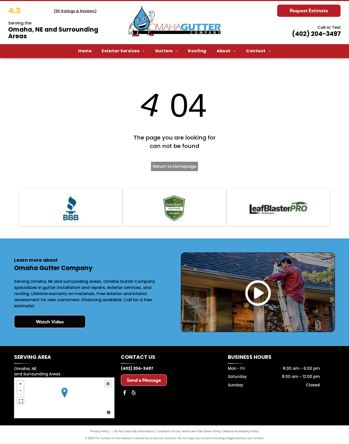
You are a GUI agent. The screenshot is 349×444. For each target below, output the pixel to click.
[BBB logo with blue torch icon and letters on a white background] (70, 207)
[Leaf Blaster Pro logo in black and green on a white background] (278, 207)
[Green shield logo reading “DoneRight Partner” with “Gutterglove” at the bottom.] (174, 207)
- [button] (20, 390)
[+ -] (64, 397)
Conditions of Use (168, 431)
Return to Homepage (174, 166)
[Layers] (108, 383)
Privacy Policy (99, 431)
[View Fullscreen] (20, 400)
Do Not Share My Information (134, 431)
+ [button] (20, 383)
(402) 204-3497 (316, 34)
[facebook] (125, 393)
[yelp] (133, 393)
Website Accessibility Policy (241, 431)
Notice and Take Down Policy (201, 431)
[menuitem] (85, 51)
